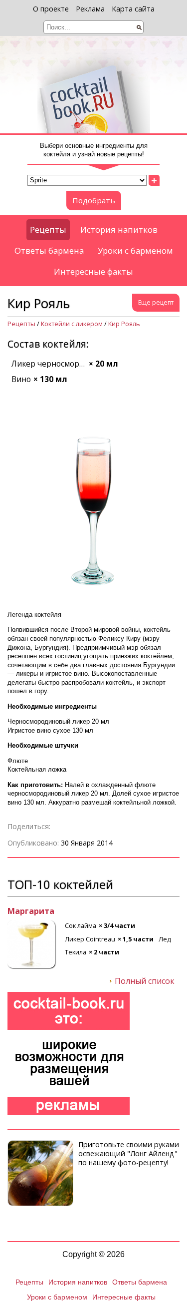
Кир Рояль (124, 324)
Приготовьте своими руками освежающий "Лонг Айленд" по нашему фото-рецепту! (128, 1153)
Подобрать (93, 200)
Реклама (90, 8)
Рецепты (48, 229)
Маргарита (30, 911)
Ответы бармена (49, 250)
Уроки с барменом (135, 250)
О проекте (51, 8)
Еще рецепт (156, 302)
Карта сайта (133, 8)
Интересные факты (93, 271)
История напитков (119, 229)
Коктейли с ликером (72, 324)
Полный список (145, 981)
